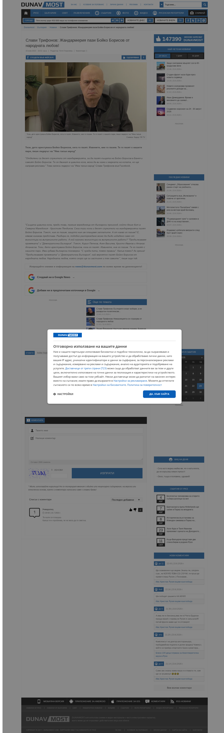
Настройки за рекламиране (130, 380)
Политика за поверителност (144, 385)
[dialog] (114, 366)
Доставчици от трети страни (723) (86, 368)
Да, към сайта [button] (159, 393)
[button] (63, 394)
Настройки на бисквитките (109, 385)
